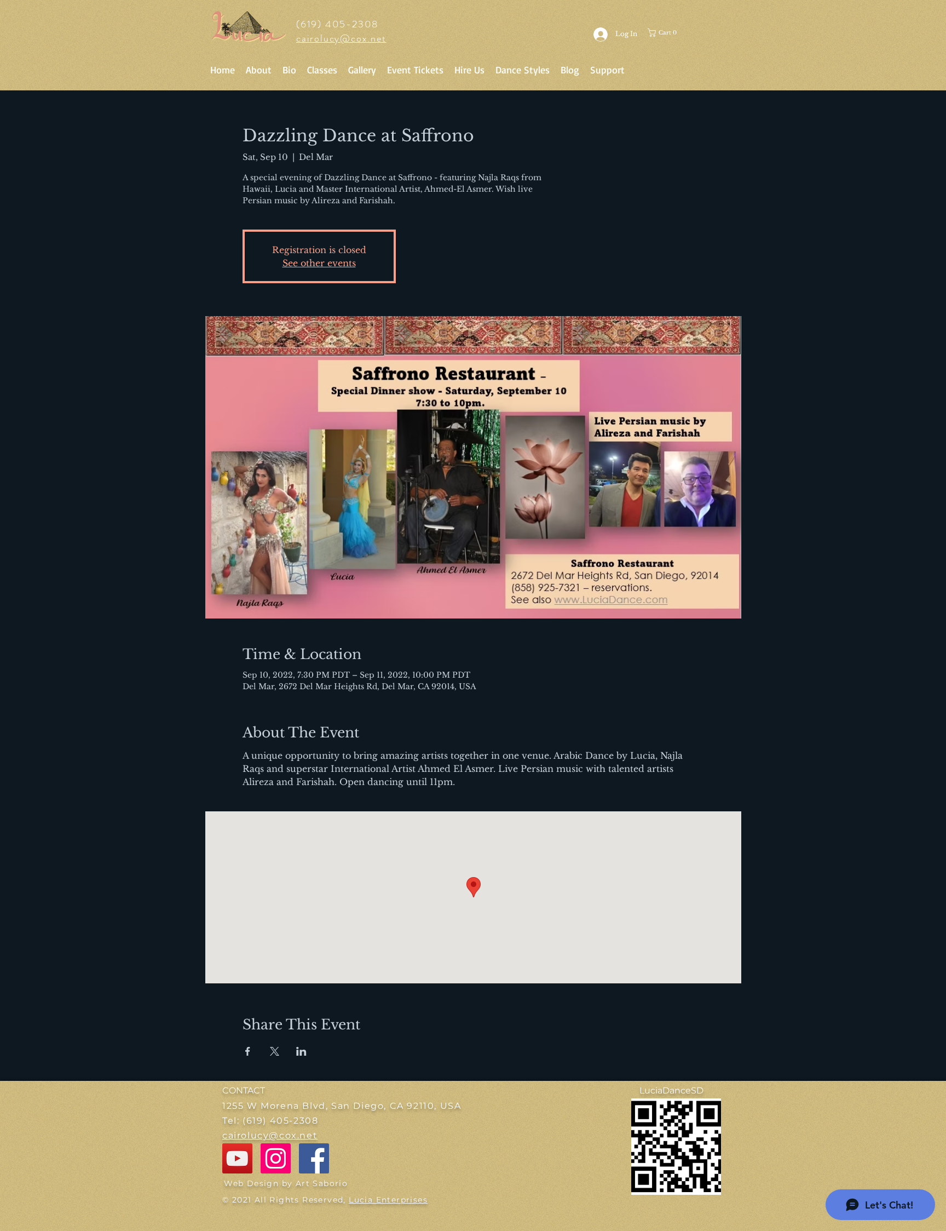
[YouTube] (237, 1158)
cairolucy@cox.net (341, 38)
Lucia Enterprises (388, 1200)
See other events (319, 262)
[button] (671, 32)
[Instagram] (276, 1158)
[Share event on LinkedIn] (301, 1051)
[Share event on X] (274, 1051)
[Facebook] (314, 1158)
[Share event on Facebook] (248, 1051)
